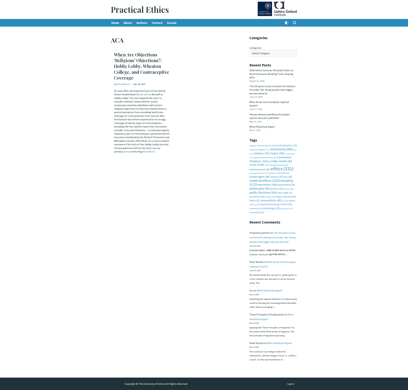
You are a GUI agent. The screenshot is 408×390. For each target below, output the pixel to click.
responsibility (271, 200)
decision (144, 94)
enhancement (259, 169)
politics (276, 188)
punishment (257, 196)
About (128, 23)
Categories (255, 47)
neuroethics (267, 184)
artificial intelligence (259, 149)
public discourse (262, 192)
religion (281, 196)
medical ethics (264, 180)
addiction (266, 145)
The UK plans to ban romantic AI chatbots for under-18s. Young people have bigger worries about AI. (272, 90)
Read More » (149, 151)
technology (271, 208)
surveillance (255, 208)
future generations (259, 173)
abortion (254, 145)
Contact (157, 23)
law (287, 176)
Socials (172, 23)
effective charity (280, 165)
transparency (286, 209)
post (126, 151)
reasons (270, 196)
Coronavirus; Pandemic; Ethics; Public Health (270, 159)
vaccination (256, 212)
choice (277, 153)
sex (256, 204)
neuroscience (286, 184)
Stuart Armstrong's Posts (276, 204)
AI (274, 145)
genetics (274, 173)
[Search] (294, 23)
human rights (259, 176)
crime (269, 165)
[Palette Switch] (286, 22)
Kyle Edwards (123, 84)
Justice (276, 176)
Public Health (284, 192)
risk (285, 201)
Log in (290, 383)
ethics (282, 169)
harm (284, 173)
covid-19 (256, 164)
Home (115, 23)
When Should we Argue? (262, 126)
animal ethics (287, 145)
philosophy (259, 188)
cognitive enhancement (265, 157)
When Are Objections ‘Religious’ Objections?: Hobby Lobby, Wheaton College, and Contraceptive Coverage (141, 66)
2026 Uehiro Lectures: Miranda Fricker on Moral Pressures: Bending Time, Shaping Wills (271, 74)
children (261, 153)
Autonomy (281, 149)
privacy (288, 189)
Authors (141, 23)
